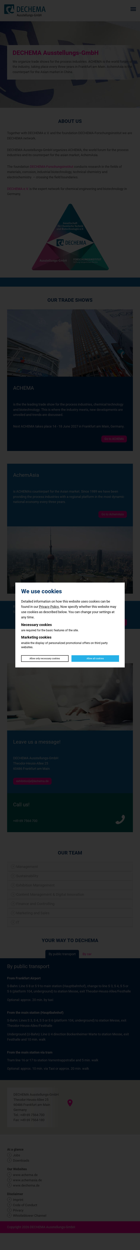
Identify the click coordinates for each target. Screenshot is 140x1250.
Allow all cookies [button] (95, 658)
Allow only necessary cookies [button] (45, 658)
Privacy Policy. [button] (49, 607)
